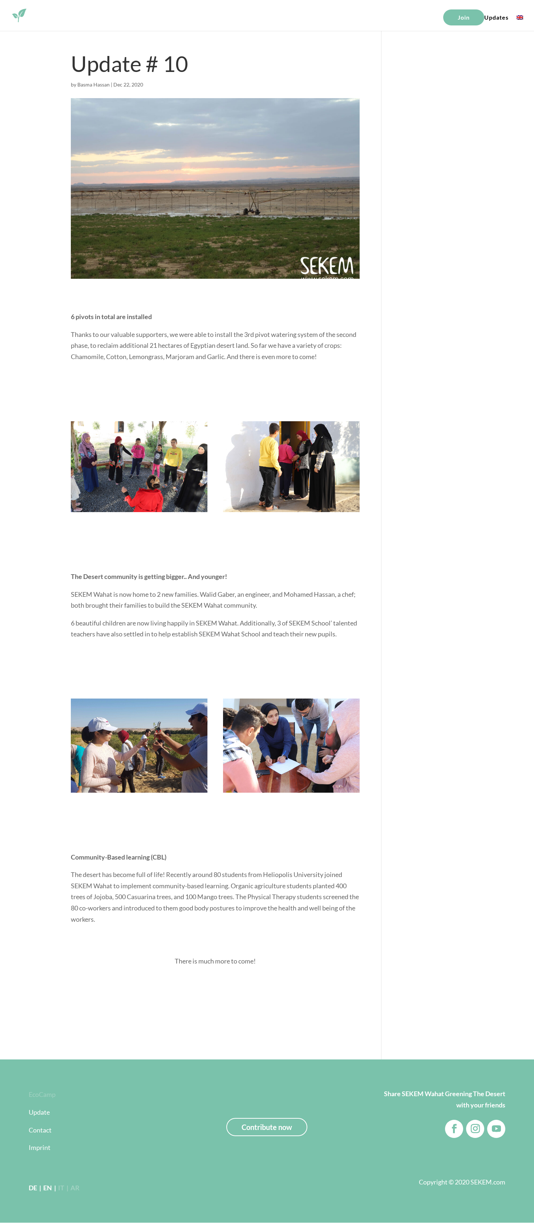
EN (47, 1188)
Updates (496, 18)
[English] (520, 22)
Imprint (39, 1147)
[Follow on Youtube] (496, 1129)
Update (39, 1112)
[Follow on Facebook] (454, 1129)
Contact (40, 1130)
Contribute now (267, 1127)
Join (464, 17)
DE (33, 1188)
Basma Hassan (93, 84)
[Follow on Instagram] (475, 1129)
